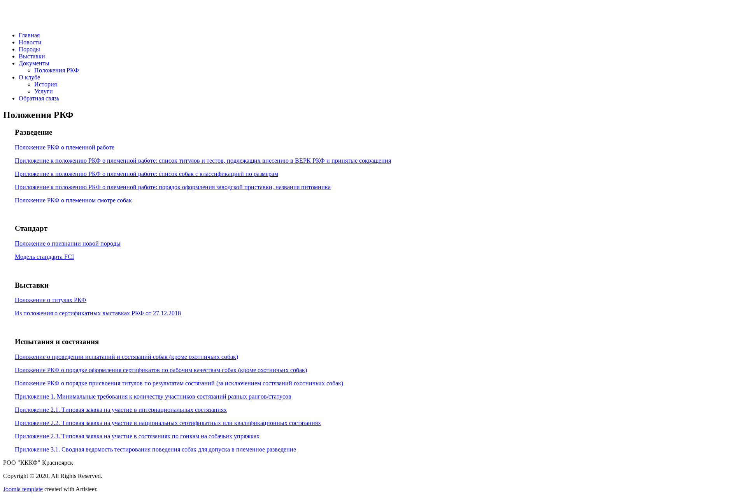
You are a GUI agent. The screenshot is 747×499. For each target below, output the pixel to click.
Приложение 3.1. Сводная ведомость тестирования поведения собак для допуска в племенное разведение (155, 449)
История (45, 84)
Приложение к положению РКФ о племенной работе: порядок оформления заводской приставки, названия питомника (173, 187)
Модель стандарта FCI (44, 256)
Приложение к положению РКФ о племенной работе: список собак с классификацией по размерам (146, 173)
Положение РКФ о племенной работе (64, 147)
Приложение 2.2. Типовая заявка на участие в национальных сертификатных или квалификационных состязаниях (168, 423)
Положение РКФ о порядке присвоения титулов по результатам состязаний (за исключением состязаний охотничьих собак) (179, 383)
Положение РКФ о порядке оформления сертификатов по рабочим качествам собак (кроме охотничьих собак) (161, 370)
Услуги (43, 91)
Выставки (32, 56)
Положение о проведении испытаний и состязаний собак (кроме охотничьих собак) (126, 356)
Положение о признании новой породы (68, 243)
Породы (29, 49)
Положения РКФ (56, 70)
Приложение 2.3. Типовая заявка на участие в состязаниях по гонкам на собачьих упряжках (137, 436)
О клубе (29, 77)
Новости (30, 42)
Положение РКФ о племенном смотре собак (73, 200)
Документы (34, 63)
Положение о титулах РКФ (50, 300)
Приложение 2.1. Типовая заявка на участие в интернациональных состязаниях (121, 409)
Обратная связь (39, 98)
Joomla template (23, 489)
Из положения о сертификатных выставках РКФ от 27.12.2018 (98, 313)
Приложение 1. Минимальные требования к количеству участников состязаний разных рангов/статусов (153, 396)
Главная (29, 35)
